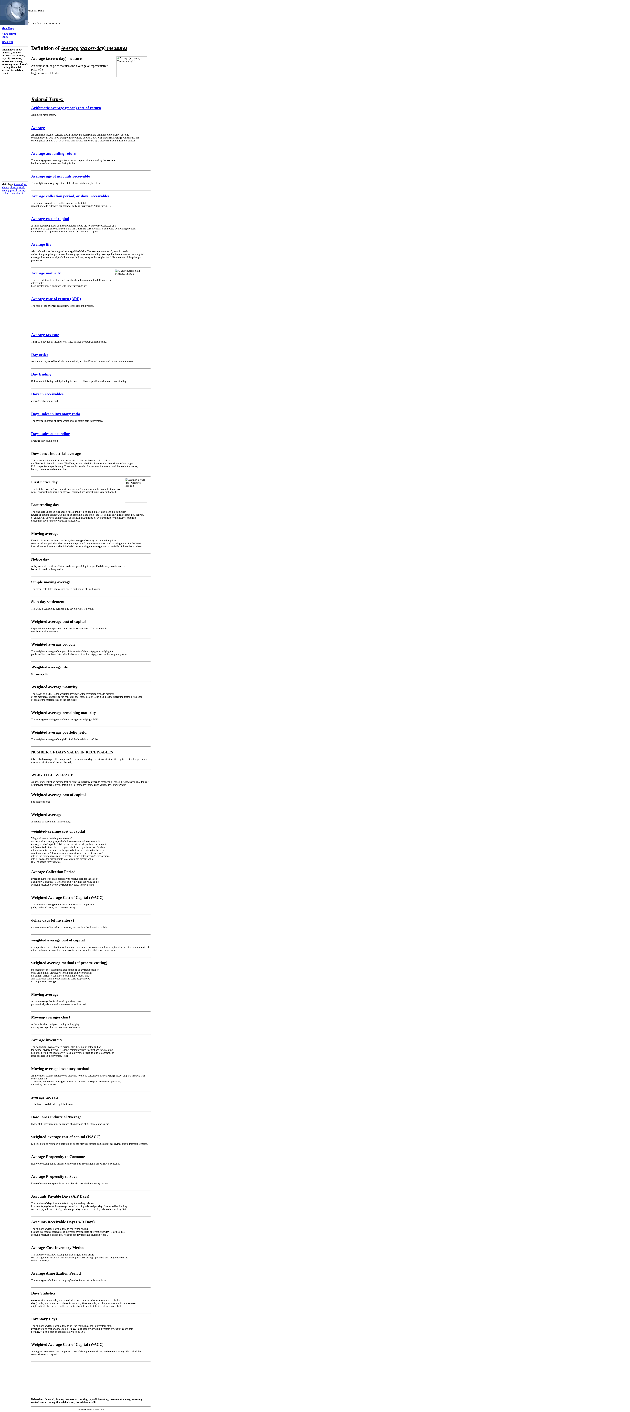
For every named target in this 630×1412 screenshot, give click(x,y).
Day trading (41, 374)
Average (38, 128)
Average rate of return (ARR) (56, 299)
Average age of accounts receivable (60, 176)
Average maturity (46, 273)
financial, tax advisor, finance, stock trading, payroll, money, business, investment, (14, 189)
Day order (39, 354)
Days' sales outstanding (50, 434)
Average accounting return (53, 153)
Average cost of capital (50, 219)
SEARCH (7, 42)
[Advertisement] (15, 124)
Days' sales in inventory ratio (55, 414)
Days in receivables (47, 394)
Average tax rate (45, 335)
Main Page (8, 28)
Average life (41, 244)
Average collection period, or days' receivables (70, 196)
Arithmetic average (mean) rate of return (66, 108)
